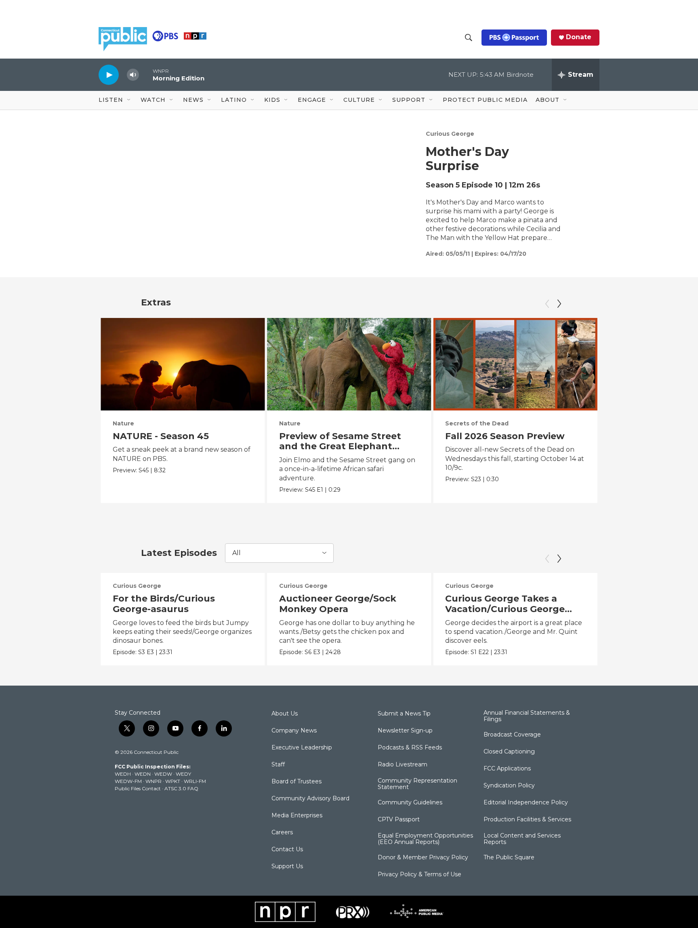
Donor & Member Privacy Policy (423, 857)
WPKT (172, 781)
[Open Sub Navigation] (129, 100)
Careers (282, 832)
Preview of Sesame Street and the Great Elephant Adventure (340, 447)
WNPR (153, 781)
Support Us (287, 866)
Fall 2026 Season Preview (505, 436)
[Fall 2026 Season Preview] (515, 364)
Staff (278, 765)
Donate (578, 37)
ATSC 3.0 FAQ (181, 788)
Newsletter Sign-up (405, 731)
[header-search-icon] (468, 37)
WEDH (123, 774)
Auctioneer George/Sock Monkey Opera (337, 603)
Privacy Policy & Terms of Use (419, 874)
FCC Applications (507, 769)
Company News (294, 731)
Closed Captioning (509, 752)
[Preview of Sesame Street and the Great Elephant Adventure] (349, 364)
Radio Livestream (402, 765)
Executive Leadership (301, 748)
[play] (108, 74)
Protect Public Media (485, 99)
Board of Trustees (296, 782)
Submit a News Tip (404, 714)
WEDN (143, 774)
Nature (123, 423)
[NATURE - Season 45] (183, 364)
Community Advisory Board (310, 798)
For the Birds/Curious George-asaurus (164, 603)
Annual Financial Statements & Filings (527, 716)
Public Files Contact (138, 788)
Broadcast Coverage (512, 735)
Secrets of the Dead (477, 423)
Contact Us (287, 849)
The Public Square (509, 857)
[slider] (146, 74)
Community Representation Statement (417, 784)
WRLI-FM (195, 781)
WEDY (183, 774)
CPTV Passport (399, 819)
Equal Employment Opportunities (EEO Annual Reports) (425, 839)
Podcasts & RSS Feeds (410, 748)
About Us (284, 714)
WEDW (163, 774)
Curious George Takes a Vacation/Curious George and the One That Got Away (511, 609)
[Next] (559, 304)
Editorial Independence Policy (526, 803)
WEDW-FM (128, 781)
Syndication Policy (509, 786)
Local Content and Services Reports (522, 839)
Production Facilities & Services (527, 819)
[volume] (133, 75)
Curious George (450, 133)
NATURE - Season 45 (161, 436)
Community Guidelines (410, 803)
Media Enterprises (296, 815)
